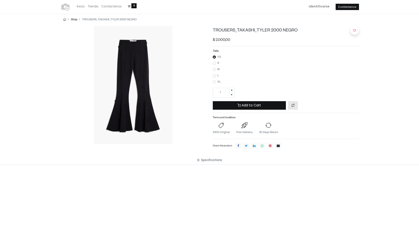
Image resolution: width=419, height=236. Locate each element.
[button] (293, 105)
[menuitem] (80, 6)
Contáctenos (347, 7)
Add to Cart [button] (251, 105)
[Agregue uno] (231, 90)
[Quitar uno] (231, 95)
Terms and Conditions (224, 117)
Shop (74, 19)
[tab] (209, 160)
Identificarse (319, 6)
